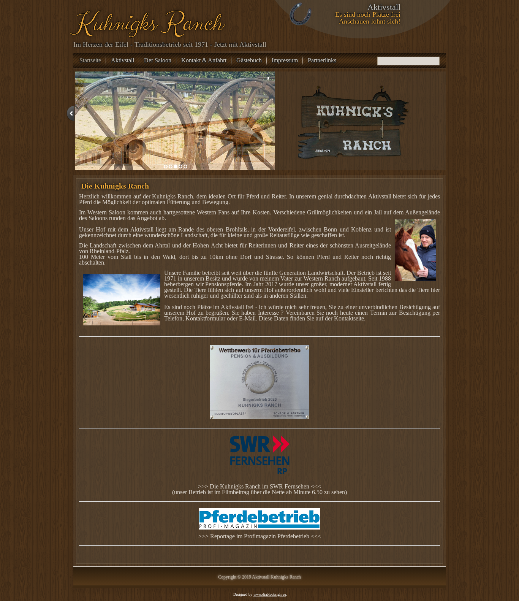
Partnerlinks (322, 60)
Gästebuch (249, 60)
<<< (315, 486)
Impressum (285, 60)
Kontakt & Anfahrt (203, 60)
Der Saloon (157, 60)
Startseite (90, 60)
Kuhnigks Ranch (147, 23)
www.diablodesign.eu (269, 594)
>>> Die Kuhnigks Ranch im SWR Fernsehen (253, 486)
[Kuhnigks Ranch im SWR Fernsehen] (259, 459)
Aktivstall (122, 60)
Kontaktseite (349, 318)
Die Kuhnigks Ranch (115, 186)
